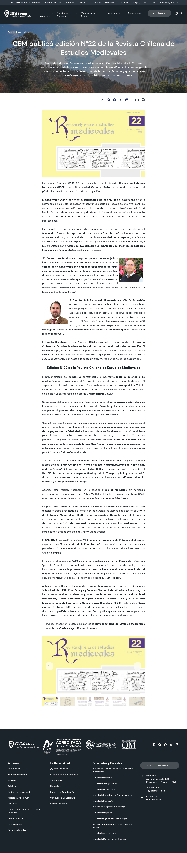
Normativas (55, 786)
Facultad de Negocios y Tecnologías (109, 806)
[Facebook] (114, 100)
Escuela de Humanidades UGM (108, 300)
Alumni (98, 2)
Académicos (85, 2)
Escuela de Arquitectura (104, 833)
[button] (137, 666)
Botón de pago (15, 824)
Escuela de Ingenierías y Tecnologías (109, 818)
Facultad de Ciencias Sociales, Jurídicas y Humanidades (112, 770)
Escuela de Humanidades (104, 789)
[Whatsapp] (108, 100)
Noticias (26, 32)
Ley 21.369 (13, 803)
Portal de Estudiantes (18, 774)
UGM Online (123, 2)
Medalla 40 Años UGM (18, 797)
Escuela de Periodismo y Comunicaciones (112, 795)
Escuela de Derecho (102, 777)
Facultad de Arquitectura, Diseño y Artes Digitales (112, 826)
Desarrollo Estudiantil (18, 830)
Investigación (114, 13)
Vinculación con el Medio (90, 14)
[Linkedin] (126, 100)
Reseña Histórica (58, 803)
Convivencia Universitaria (62, 797)
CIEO (154, 2)
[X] (120, 100)
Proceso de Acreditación (62, 792)
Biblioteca (109, 2)
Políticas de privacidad (19, 792)
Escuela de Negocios (102, 812)
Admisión (158, 13)
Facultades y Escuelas (63, 14)
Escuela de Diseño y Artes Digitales (109, 839)
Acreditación (134, 13)
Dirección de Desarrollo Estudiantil (25, 2)
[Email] (137, 100)
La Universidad (44, 14)
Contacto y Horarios (169, 2)
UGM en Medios (15, 818)
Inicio (18, 32)
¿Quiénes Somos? (59, 768)
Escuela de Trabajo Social (104, 783)
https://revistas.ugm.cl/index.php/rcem (74, 628)
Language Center (140, 2)
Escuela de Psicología (102, 801)
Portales (12, 780)
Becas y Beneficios (53, 2)
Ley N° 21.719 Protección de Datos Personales (24, 811)
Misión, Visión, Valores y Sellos (65, 774)
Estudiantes (71, 2)
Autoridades (56, 780)
